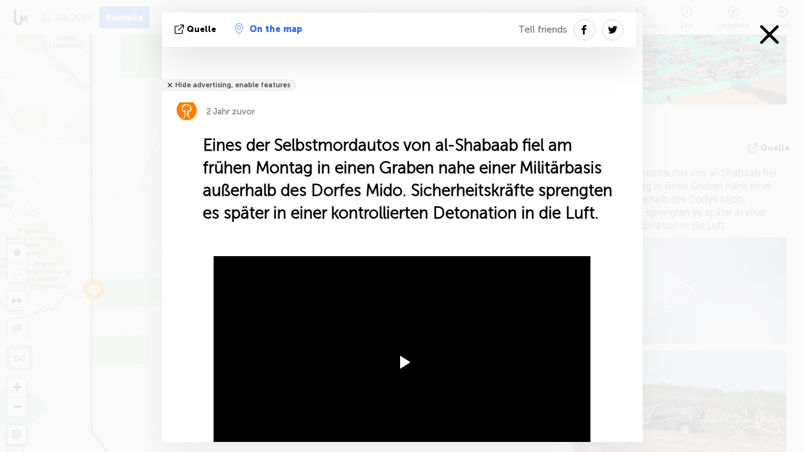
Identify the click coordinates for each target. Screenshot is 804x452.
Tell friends (542, 29)
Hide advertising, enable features (232, 85)
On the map (275, 29)
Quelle (201, 29)
